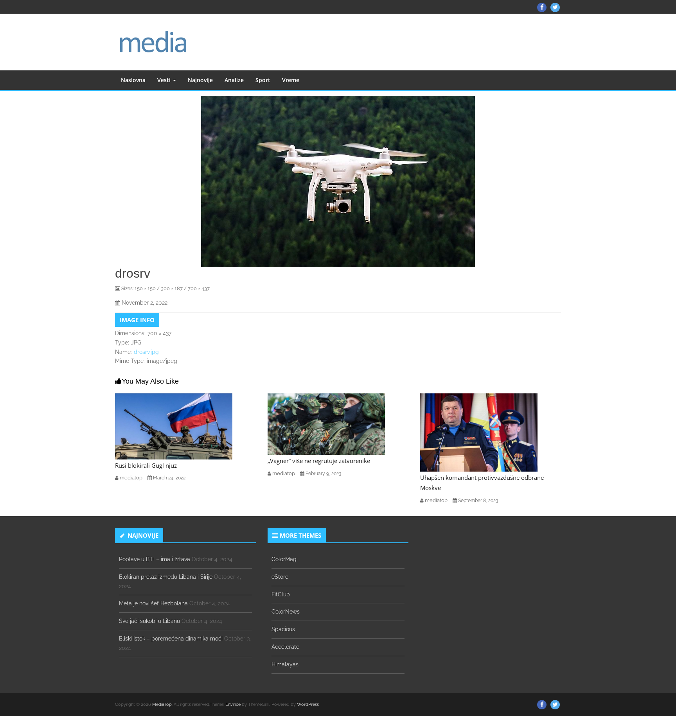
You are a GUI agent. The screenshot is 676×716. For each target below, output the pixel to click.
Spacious (283, 629)
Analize (234, 80)
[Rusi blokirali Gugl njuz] (173, 426)
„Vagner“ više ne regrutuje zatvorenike (319, 461)
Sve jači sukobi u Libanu (149, 621)
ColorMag (284, 559)
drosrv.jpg (146, 352)
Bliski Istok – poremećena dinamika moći (171, 638)
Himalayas (284, 664)
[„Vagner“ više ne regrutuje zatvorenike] (326, 423)
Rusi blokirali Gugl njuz (146, 465)
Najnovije (200, 80)
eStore (279, 577)
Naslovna (133, 80)
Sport (262, 80)
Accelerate (285, 647)
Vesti (164, 80)
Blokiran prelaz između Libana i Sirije (165, 577)
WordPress (308, 704)
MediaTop (162, 704)
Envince (233, 704)
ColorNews (285, 611)
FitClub (280, 594)
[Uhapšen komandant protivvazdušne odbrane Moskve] (479, 432)
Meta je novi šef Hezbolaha (153, 603)
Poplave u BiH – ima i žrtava (154, 559)
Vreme (290, 80)
